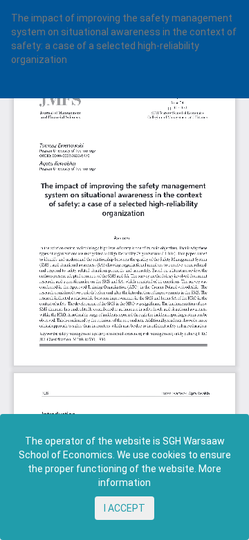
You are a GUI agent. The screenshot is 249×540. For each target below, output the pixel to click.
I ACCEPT (124, 508)
